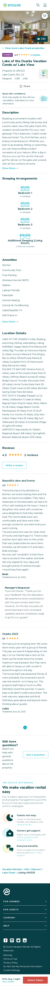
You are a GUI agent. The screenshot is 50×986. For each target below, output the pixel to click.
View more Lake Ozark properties (24, 48)
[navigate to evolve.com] (6, 892)
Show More (8, 168)
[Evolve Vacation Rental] (12, 6)
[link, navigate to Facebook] (5, 940)
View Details (8, 981)
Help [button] (6, 925)
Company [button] (9, 917)
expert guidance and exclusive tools (27, 838)
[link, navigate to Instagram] (12, 940)
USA (26, 869)
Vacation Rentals (12, 869)
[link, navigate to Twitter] (18, 940)
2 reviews (35, 55)
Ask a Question (35, 754)
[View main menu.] (45, 5)
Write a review (14, 465)
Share (26, 86)
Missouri (36, 869)
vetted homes (24, 824)
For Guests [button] (11, 909)
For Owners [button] (11, 901)
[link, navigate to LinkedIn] (24, 940)
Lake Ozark (8, 872)
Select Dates (35, 980)
